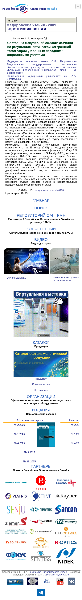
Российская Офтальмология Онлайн (48, 572)
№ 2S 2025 (29, 461)
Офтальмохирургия (29, 420)
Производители (41, 384)
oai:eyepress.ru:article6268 (49, 190)
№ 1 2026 (19, 434)
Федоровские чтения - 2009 (31, 25)
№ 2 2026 (19, 425)
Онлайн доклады (16, 277)
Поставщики (41, 390)
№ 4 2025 (19, 443)
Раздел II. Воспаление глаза (26, 28)
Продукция (41, 378)
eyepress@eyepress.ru (57, 574)
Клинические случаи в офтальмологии (66, 279)
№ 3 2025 (29, 452)
